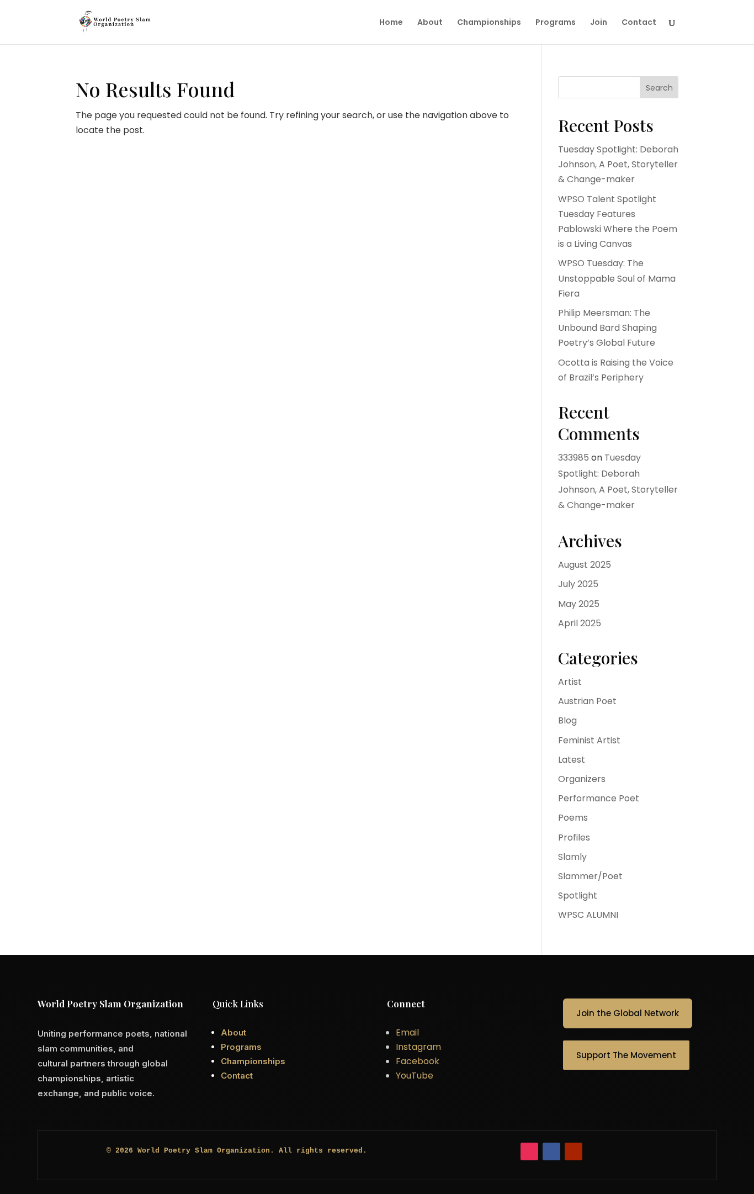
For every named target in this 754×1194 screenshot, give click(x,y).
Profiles (574, 837)
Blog (567, 720)
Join (598, 23)
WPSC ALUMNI (588, 914)
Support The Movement (626, 1055)
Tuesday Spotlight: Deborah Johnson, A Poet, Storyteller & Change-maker (618, 164)
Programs (555, 23)
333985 (573, 457)
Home (391, 23)
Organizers (582, 779)
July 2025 (578, 584)
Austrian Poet (587, 701)
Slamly (572, 856)
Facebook (417, 1061)
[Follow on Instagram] (529, 1151)
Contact (639, 23)
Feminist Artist (589, 740)
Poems (573, 817)
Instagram (418, 1046)
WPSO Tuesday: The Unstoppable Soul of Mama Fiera (617, 278)
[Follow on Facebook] (551, 1151)
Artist (570, 681)
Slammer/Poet (590, 876)
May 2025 (578, 604)
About (430, 23)
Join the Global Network (627, 1013)
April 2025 (579, 623)
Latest (571, 759)
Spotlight (577, 895)
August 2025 (584, 564)
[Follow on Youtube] (573, 1151)
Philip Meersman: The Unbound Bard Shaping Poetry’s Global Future (607, 328)
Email (407, 1032)
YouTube (414, 1075)
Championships (489, 23)
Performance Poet (598, 798)
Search (659, 87)
